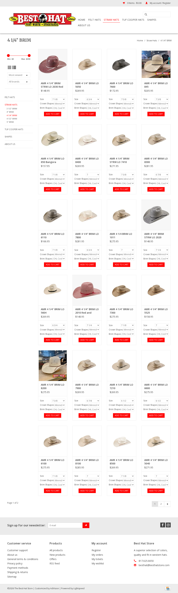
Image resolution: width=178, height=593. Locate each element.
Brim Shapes (46, 107)
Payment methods (17, 567)
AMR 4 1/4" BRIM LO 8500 (121, 461)
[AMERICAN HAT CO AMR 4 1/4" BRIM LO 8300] (156, 139)
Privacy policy (14, 563)
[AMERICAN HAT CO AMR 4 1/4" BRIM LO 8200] (52, 365)
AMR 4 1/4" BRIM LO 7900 (87, 386)
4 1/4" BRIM (166, 40)
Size (42, 99)
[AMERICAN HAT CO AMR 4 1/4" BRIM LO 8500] (121, 441)
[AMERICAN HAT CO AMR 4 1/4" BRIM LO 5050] (87, 64)
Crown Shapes (47, 103)
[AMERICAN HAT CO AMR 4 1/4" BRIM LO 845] (156, 64)
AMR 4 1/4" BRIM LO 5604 (52, 311)
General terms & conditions (22, 559)
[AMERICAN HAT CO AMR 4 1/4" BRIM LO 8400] (87, 139)
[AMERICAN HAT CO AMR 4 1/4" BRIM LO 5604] (52, 290)
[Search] (146, 15)
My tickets (97, 559)
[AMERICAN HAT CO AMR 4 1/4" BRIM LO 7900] (87, 365)
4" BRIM (10, 112)
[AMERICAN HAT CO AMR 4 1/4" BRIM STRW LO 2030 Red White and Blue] (52, 64)
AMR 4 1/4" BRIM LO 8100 (87, 461)
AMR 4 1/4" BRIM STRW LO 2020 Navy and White (154, 235)
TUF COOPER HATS (133, 19)
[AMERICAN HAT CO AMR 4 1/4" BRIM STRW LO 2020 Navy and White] (156, 215)
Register (96, 550)
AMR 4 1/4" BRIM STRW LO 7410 (119, 160)
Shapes (151, 19)
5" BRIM (10, 122)
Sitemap (12, 576)
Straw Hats (111, 19)
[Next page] (167, 504)
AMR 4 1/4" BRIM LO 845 (156, 85)
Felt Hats (94, 19)
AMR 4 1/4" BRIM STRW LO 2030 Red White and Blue (52, 85)
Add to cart (52, 113)
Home (81, 19)
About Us (84, 25)
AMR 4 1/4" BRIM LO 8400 (87, 160)
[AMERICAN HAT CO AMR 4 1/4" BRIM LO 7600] (121, 64)
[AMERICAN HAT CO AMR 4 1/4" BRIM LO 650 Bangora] (52, 139)
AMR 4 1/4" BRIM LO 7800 (87, 235)
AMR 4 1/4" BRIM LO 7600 (121, 85)
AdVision (54, 588)
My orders (97, 554)
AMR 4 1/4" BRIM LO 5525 (156, 311)
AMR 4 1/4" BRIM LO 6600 (156, 386)
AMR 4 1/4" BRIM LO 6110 (52, 235)
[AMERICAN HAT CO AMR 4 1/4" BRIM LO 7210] (121, 365)
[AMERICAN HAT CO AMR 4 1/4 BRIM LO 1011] (121, 215)
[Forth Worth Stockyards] (42, 20)
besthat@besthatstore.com (154, 565)
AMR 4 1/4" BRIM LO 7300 (121, 311)
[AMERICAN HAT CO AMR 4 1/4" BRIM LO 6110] (52, 215)
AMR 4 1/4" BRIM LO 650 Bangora (52, 160)
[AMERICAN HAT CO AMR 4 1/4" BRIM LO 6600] (156, 365)
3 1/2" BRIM (12, 108)
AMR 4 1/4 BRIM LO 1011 (121, 235)
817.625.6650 (146, 560)
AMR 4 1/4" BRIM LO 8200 (52, 386)
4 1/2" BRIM (12, 118)
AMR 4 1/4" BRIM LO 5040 (156, 461)
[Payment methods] (167, 588)
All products (56, 550)
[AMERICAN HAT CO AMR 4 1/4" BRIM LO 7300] (121, 290)
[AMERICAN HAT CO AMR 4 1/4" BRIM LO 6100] (52, 441)
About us (12, 554)
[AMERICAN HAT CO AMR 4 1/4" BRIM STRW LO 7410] (121, 139)
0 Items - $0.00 (134, 3)
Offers (53, 559)
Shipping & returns (17, 572)
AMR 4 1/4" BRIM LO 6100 (52, 461)
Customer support (17, 550)
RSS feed (55, 563)
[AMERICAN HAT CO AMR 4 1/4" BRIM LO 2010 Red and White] (87, 290)
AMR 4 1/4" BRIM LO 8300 (156, 160)
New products (57, 554)
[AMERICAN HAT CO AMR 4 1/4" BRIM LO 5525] (156, 290)
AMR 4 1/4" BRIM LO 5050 (87, 85)
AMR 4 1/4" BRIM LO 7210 (121, 386)
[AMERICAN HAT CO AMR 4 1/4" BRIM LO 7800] (87, 215)
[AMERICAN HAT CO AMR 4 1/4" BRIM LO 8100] (87, 441)
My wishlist (98, 563)
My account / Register (160, 3)
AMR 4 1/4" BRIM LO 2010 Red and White (87, 311)
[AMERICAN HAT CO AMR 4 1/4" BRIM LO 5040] (156, 441)
